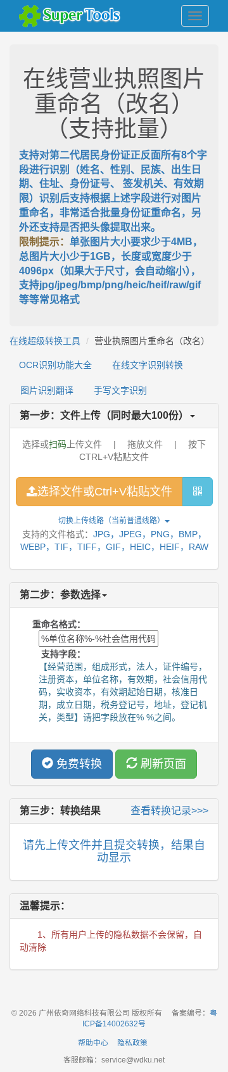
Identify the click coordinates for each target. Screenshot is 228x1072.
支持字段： (59, 654)
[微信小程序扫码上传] (197, 491)
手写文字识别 (120, 390)
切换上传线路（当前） (111, 520)
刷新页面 (161, 764)
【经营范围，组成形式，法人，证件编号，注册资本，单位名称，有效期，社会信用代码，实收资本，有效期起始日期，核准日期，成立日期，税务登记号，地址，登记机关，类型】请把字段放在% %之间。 (123, 691)
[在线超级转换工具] (73, 16)
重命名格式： (59, 624)
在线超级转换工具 (45, 341)
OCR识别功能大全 (55, 365)
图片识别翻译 (46, 390)
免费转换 (77, 764)
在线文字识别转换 (147, 365)
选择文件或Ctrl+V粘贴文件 (104, 491)
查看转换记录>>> (169, 810)
